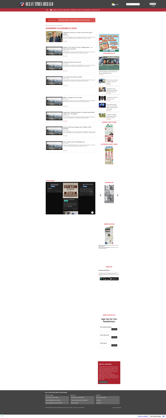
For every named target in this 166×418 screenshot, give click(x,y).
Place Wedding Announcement (53, 400)
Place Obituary (74, 403)
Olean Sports (103, 343)
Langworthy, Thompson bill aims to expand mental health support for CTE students (79, 113)
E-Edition (94, 10)
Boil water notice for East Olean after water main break (74, 20)
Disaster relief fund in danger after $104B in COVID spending (77, 127)
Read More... (65, 41)
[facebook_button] (99, 10)
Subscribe (152, 4)
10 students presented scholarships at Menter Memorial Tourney (111, 116)
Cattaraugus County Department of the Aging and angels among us (111, 90)
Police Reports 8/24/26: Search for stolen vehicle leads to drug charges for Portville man (112, 107)
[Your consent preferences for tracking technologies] (2, 415)
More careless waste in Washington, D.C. (74, 142)
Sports (60, 10)
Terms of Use (75, 407)
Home (47, 25)
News (54, 10)
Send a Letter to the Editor (52, 397)
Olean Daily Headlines (106, 327)
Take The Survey (103, 381)
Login (153, 6)
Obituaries (66, 10)
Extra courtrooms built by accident (72, 77)
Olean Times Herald (55, 407)
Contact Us (99, 403)
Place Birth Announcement (77, 397)
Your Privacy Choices (155, 416)
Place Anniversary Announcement (79, 400)
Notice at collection (143, 416)
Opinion (73, 10)
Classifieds (86, 10)
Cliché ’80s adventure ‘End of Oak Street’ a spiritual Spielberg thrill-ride (108, 72)
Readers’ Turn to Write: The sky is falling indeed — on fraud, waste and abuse (78, 48)
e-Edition (98, 400)
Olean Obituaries (104, 335)
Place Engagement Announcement (54, 403)
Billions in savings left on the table (72, 97)
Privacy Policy (81, 407)
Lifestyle (79, 10)
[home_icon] (51, 10)
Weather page (115, 4)
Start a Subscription (101, 397)
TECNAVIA (119, 407)
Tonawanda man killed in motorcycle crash (112, 98)
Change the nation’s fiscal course (72, 62)
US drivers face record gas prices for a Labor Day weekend (112, 81)
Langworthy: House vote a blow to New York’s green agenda (77, 33)
